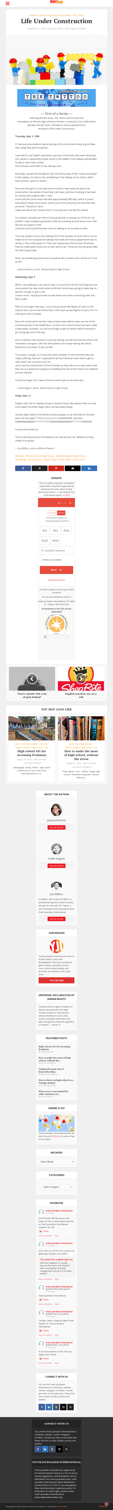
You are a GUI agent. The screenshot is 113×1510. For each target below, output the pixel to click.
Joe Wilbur (81, 28)
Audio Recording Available (26, 744)
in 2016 (66, 495)
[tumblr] (56, 1407)
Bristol (20, 455)
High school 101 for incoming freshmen (31, 753)
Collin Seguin (70, 28)
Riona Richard (47, 1096)
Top (46, 747)
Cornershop (62, 1506)
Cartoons (43, 744)
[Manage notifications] (106, 1504)
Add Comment (39, 759)
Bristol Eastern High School (71, 455)
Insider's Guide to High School (44, 15)
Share (57, 1236)
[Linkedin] (49, 1407)
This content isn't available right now (56, 1259)
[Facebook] (42, 1407)
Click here (57, 1136)
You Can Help (57, 980)
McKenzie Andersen (49, 1074)
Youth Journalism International (58, 1210)
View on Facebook (45, 1236)
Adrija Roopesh (34, 763)
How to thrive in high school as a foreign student (56, 1081)
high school (51, 459)
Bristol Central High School (41, 455)
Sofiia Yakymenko (48, 1085)
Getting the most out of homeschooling (51, 1070)
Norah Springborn (84, 767)
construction (35, 459)
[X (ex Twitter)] (70, 1407)
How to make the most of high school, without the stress (81, 755)
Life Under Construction (72, 459)
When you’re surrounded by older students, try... (53, 1092)
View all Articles (56, 827)
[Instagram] (63, 1407)
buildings (21, 459)
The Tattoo (78, 15)
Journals (66, 15)
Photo (46, 1231)
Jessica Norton (56, 28)
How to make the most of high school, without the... (55, 1059)
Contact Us (102, 1506)
